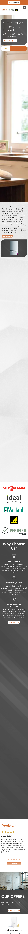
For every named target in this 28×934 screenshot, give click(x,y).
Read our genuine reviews (18, 48)
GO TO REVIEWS (14, 863)
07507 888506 (15, 2)
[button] (7, 859)
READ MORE (7, 236)
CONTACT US (14, 622)
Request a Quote (10, 41)
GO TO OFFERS (14, 910)
